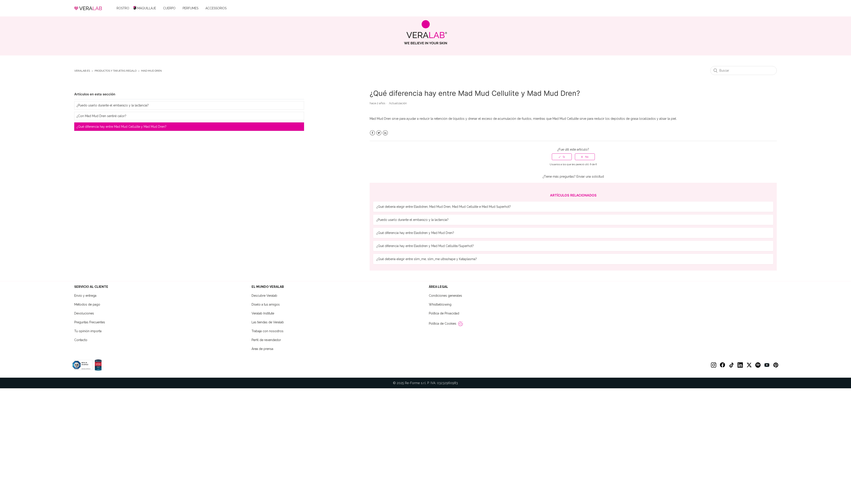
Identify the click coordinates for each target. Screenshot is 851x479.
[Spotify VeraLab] (757, 365)
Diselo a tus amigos (266, 304)
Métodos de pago (87, 304)
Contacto (80, 340)
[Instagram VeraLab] (713, 365)
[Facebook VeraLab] (722, 365)
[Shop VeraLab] (425, 32)
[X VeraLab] (749, 365)
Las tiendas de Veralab (268, 322)
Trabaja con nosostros (267, 331)
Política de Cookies (442, 323)
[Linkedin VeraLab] (740, 365)
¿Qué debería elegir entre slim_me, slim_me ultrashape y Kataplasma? (427, 259)
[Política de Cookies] (460, 323)
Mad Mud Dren (151, 70)
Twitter (379, 133)
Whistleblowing (440, 304)
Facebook (372, 133)
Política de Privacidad (444, 313)
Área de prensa (262, 349)
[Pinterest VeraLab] (775, 365)
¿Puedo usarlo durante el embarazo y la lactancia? (113, 105)
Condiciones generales (445, 295)
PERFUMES (190, 8)
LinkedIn (385, 133)
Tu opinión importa (87, 331)
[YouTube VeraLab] (766, 365)
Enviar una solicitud (590, 176)
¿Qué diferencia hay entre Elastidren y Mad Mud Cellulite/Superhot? (425, 246)
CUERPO (169, 8)
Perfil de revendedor (266, 340)
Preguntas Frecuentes (89, 322)
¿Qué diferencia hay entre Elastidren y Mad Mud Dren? (415, 233)
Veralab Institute (263, 313)
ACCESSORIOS (215, 8)
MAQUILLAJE (146, 8)
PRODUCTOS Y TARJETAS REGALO (116, 70)
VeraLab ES (82, 70)
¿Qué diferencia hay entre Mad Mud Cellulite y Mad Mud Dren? (121, 126)
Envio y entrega (85, 295)
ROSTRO (123, 8)
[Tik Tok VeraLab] (731, 365)
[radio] (562, 156)
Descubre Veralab (264, 295)
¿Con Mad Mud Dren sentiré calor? (101, 116)
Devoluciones (84, 313)
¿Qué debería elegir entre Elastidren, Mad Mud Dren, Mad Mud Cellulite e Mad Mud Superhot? (444, 206)
